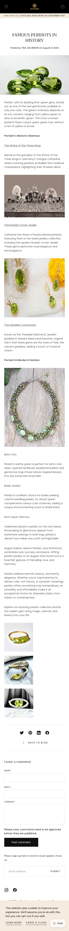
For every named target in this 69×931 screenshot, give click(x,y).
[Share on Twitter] (22, 733)
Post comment (21, 842)
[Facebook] (15, 890)
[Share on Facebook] (47, 733)
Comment (9, 802)
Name (7, 771)
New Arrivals (12, 15)
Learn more (14, 922)
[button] (6, 6)
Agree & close (36, 922)
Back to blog (38, 742)
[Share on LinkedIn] (39, 733)
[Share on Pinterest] (30, 733)
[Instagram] (6, 890)
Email (7, 787)
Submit (55, 871)
